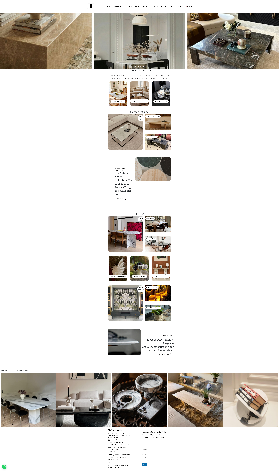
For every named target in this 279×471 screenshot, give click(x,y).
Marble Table (141, 219)
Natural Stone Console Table (160, 275)
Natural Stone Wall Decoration (141, 289)
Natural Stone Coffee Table (138, 100)
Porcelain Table (150, 238)
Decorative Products (161, 101)
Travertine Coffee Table (153, 116)
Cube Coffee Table (151, 136)
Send (144, 465)
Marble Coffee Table (141, 118)
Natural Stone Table (118, 101)
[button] (120, 198)
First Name (144, 449)
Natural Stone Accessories (118, 276)
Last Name (144, 454)
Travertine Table (150, 218)
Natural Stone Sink (151, 287)
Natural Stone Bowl (139, 276)
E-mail (144, 458)
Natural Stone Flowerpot (153, 307)
